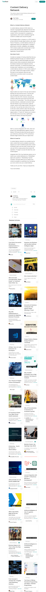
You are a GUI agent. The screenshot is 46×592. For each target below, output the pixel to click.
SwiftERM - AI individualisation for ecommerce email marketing (30, 420)
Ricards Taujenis (29, 591)
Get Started (42, 1)
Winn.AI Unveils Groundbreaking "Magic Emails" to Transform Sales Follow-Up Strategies (15, 280)
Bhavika (11, 254)
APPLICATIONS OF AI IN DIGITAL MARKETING (15, 480)
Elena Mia (12, 324)
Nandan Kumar (28, 349)
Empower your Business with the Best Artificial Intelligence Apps (30, 244)
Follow (33, 18)
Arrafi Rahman (28, 316)
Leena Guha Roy (29, 520)
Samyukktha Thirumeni (14, 456)
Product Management (29, 441)
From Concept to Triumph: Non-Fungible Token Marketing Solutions (15, 581)
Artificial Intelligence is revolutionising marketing (30, 545)
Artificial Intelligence (28, 273)
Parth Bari (27, 384)
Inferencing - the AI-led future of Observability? (14, 448)
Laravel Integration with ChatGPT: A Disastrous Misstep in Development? (30, 477)
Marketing (11, 576)
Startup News (12, 288)
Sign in (36, 1)
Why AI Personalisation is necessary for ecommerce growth (30, 409)
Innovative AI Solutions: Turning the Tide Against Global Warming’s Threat (30, 307)
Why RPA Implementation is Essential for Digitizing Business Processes (15, 314)
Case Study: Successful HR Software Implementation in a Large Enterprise (15, 245)
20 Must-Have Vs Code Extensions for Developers (15, 348)
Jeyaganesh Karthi (13, 488)
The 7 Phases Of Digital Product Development (15, 381)
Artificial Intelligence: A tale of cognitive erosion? (30, 512)
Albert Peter (12, 591)
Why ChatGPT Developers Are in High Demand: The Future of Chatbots (30, 375)
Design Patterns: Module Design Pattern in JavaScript (30, 341)
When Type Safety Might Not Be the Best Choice (14, 513)
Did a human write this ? (30, 276)
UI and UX (27, 336)
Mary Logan (12, 389)
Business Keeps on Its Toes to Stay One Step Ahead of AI (14, 547)
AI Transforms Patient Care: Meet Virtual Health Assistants (14, 414)
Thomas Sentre (13, 357)
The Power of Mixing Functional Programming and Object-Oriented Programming (30, 583)
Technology (13, 188)
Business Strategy (13, 275)
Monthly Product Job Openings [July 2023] (30, 445)
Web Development (28, 370)
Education (27, 302)
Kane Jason (28, 487)
